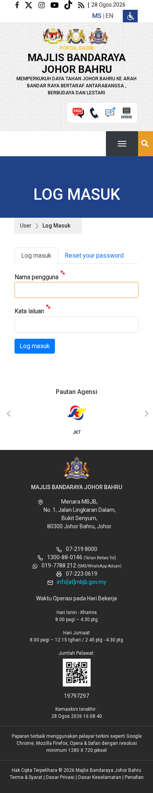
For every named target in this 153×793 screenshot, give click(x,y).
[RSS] (82, 4)
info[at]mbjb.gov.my (81, 582)
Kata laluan (29, 311)
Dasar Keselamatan (99, 777)
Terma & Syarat (26, 777)
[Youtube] (57, 4)
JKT (77, 432)
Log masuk (36, 255)
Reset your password (94, 255)
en (109, 16)
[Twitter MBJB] (31, 4)
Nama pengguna (36, 277)
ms (97, 16)
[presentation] (7, 413)
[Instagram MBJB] (44, 4)
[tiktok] (71, 4)
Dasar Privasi (60, 777)
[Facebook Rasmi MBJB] (20, 4)
